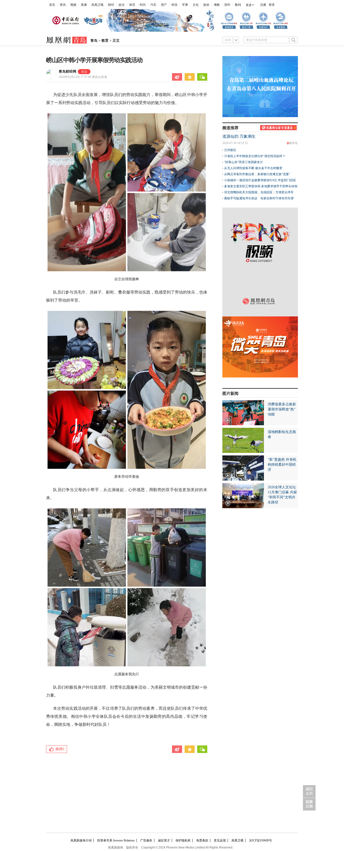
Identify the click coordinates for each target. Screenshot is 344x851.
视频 (73, 5)
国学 (227, 5)
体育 (132, 5)
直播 (84, 5)
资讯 (63, 5)
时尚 (143, 5)
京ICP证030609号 (260, 840)
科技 (174, 5)
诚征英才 (164, 840)
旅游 (206, 5)
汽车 (153, 5)
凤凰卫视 (97, 5)
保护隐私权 (183, 840)
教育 (105, 40)
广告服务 (146, 840)
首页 (52, 5)
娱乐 (122, 5)
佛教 (217, 5)
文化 (196, 5)
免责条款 (202, 840)
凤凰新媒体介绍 (81, 840)
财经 (111, 5)
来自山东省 (83, 77)
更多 (249, 5)
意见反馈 (220, 840)
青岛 (93, 40)
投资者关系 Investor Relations (116, 840)
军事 (185, 5)
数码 (238, 5)
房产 (164, 5)
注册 (263, 5)
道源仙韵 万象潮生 (239, 136)
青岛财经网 (67, 71)
